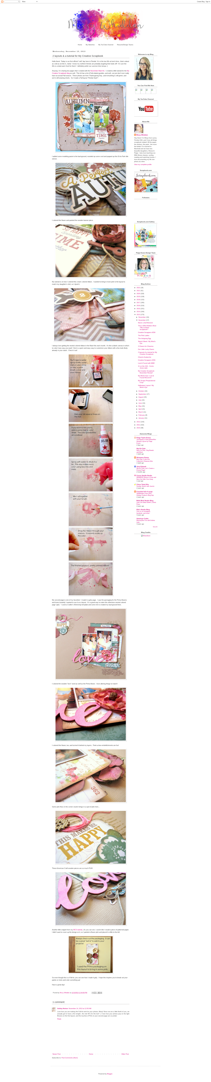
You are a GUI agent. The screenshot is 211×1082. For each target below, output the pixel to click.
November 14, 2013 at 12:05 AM (80, 1008)
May (140, 406)
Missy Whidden (142, 135)
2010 (139, 428)
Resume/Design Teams (125, 45)
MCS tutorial (77, 930)
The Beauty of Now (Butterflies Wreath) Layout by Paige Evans (146, 441)
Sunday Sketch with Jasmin (145, 486)
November (142, 320)
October (141, 391)
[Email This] (93, 993)
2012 (139, 422)
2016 (139, 305)
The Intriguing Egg (144, 338)
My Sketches (90, 45)
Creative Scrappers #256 (146, 332)
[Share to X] (97, 993)
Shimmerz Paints (142, 457)
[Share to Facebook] (99, 993)
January (141, 418)
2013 (139, 314)
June (140, 403)
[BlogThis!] (95, 993)
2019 (139, 296)
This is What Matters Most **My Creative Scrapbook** (147, 327)
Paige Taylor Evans (143, 438)
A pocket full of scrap (144, 491)
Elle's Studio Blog (143, 509)
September (142, 394)
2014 (139, 311)
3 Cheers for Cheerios (145, 346)
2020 (139, 293)
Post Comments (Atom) (70, 1058)
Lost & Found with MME (146, 363)
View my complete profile (143, 164)
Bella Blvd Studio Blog (144, 500)
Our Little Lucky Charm (146, 349)
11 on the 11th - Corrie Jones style (146, 367)
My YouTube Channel (105, 45)
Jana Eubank (141, 466)
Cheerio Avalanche (144, 357)
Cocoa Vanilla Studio (144, 475)
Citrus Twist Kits (142, 484)
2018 (139, 299)
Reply (59, 1019)
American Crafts (142, 518)
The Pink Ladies (143, 335)
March (140, 412)
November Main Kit (97, 71)
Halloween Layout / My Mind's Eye (146, 386)
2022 (139, 287)
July (140, 400)
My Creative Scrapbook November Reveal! (146, 372)
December (142, 317)
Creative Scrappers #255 (146, 360)
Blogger (109, 1074)
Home (80, 45)
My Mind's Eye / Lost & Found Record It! (146, 376)
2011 (138, 425)
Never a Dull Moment (145, 323)
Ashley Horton (62, 1008)
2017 (139, 302)
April (140, 409)
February (141, 415)
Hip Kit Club (141, 448)
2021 (139, 290)
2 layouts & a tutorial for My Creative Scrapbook (147, 353)
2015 (139, 308)
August (141, 397)
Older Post (125, 1054)
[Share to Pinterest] (101, 993)
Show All (155, 526)
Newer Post (57, 1054)
